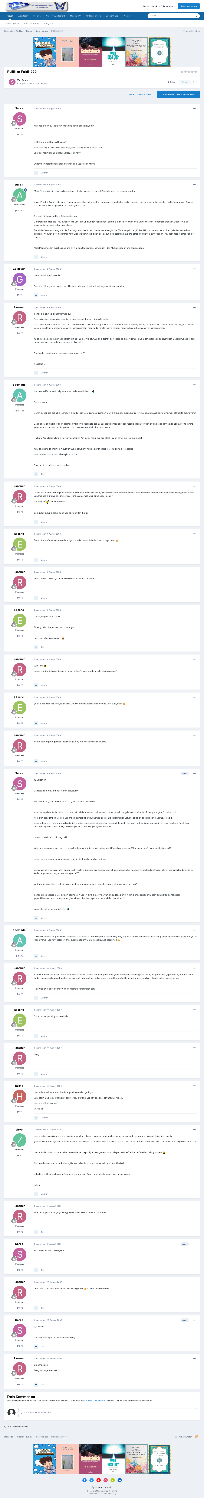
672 (21, 333)
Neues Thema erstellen (140, 94)
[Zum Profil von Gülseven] (19, 279)
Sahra (25, 80)
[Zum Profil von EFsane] (19, 544)
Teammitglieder (12, 23)
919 (21, 295)
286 (21, 134)
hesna (19, 1085)
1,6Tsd (20, 411)
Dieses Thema (182, 16)
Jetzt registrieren (189, 6)
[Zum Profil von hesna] (19, 1096)
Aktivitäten (23, 16)
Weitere (127, 16)
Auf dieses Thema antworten (178, 94)
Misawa (37, 16)
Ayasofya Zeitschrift (55, 16)
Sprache (96, 1487)
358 (21, 560)
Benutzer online (31, 23)
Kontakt (108, 1487)
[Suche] (196, 15)
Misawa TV (75, 16)
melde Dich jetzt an (95, 1400)
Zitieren (44, 173)
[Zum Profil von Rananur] (19, 317)
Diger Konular (41, 83)
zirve (19, 1129)
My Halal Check (93, 16)
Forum (10, 16)
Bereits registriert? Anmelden (158, 6)
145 (21, 1112)
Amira (19, 184)
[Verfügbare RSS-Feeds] (197, 1437)
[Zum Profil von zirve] (19, 1140)
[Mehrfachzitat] (36, 173)
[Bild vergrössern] (93, 391)
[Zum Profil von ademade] (19, 395)
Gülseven (19, 268)
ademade (19, 384)
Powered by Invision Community (102, 1493)
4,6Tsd (20, 210)
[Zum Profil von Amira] (19, 195)
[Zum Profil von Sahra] (12, 82)
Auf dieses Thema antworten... (38, 1412)
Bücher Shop (112, 16)
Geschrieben (47, 108)
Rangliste (48, 23)
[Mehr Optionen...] (194, 108)
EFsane (19, 533)
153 (21, 1155)
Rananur (19, 307)
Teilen (172, 82)
